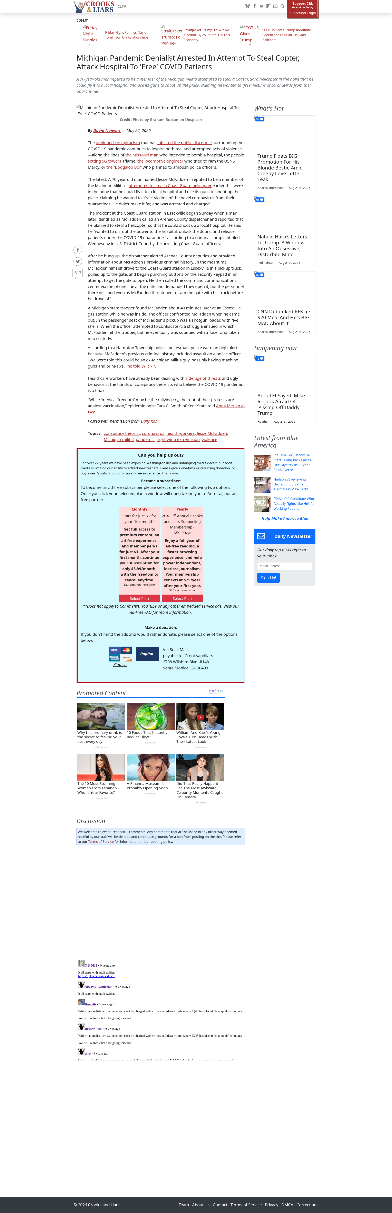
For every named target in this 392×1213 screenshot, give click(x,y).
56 (257, 119)
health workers (180, 433)
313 (78, 272)
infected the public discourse (184, 142)
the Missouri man (141, 155)
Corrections (307, 1204)
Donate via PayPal (147, 654)
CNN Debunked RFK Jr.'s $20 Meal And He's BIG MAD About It (284, 317)
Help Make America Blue (285, 518)
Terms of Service (101, 841)
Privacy (271, 1204)
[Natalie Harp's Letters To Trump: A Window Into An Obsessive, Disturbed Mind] (284, 213)
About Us (201, 1204)
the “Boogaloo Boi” (124, 167)
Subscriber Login (303, 13)
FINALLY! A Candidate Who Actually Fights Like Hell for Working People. (294, 503)
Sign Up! (268, 578)
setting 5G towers (104, 161)
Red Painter (265, 262)
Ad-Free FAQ (140, 612)
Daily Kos (149, 421)
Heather (263, 421)
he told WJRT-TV (141, 366)
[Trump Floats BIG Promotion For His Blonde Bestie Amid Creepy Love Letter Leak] (284, 133)
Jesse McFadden (212, 433)
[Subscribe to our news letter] (275, 6)
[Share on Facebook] (77, 250)
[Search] (282, 6)
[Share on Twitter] (77, 261)
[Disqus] (161, 1009)
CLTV (121, 6)
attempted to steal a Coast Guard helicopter (170, 185)
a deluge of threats (203, 378)
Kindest (120, 664)
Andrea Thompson (270, 188)
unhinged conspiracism (118, 142)
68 (257, 200)
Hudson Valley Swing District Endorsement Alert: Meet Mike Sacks (291, 484)
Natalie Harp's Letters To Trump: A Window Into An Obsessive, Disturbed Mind (282, 245)
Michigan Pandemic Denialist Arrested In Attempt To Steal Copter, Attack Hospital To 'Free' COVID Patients (188, 62)
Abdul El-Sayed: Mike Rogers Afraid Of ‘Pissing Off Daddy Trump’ (281, 404)
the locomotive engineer (160, 161)
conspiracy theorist (122, 433)
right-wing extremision (178, 439)
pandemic (145, 439)
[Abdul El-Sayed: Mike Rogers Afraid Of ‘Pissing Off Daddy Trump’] (284, 372)
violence (209, 439)
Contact (220, 1204)
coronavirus (153, 433)
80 (257, 275)
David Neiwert (107, 130)
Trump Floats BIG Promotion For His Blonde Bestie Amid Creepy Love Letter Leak (280, 167)
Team (184, 1204)
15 (257, 358)
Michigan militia (119, 439)
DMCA (287, 1204)
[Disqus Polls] (161, 901)
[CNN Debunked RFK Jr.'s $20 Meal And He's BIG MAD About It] (284, 288)
